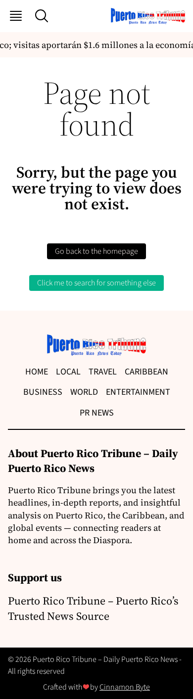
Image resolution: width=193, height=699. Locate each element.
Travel (103, 372)
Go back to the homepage (96, 251)
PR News (97, 413)
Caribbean (146, 372)
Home (36, 372)
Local (68, 372)
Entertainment (138, 392)
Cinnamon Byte (124, 687)
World (84, 392)
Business (42, 392)
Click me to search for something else (96, 283)
